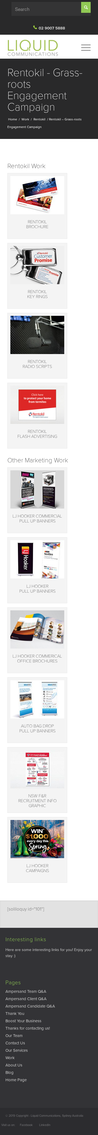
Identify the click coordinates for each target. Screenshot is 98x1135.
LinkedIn (44, 1125)
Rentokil (39, 119)
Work (25, 119)
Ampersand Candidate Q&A (30, 1006)
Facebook (26, 1125)
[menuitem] (83, 47)
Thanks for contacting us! (27, 1028)
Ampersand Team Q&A (25, 991)
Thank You (14, 1013)
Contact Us (15, 1043)
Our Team (14, 1035)
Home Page (16, 1079)
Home (12, 119)
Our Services (16, 1050)
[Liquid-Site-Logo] (40, 47)
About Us (13, 1065)
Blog (9, 1072)
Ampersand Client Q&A (26, 998)
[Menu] (83, 47)
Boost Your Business (23, 1020)
